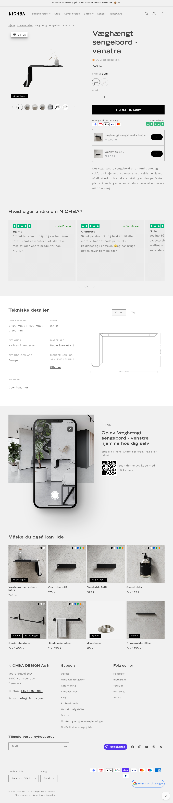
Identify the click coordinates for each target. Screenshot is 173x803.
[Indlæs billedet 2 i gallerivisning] (27, 107)
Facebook (119, 673)
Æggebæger (95, 643)
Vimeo (117, 697)
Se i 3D (21, 34)
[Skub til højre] (75, 107)
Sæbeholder (134, 587)
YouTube (118, 685)
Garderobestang (19, 643)
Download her (18, 387)
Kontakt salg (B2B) (72, 709)
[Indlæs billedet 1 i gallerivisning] (20, 107)
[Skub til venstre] (12, 107)
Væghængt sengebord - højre (125, 135)
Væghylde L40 (114, 151)
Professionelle (70, 703)
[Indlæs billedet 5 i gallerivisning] (50, 107)
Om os (65, 715)
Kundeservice (69, 691)
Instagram (119, 679)
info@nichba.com (31, 698)
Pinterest (119, 691)
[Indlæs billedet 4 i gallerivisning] (42, 107)
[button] (41, 13)
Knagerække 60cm (139, 643)
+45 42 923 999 (31, 691)
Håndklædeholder (59, 643)
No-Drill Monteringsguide (76, 727)
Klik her (55, 367)
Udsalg (65, 673)
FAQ (63, 697)
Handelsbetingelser (73, 679)
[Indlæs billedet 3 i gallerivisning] (35, 107)
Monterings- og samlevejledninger (82, 721)
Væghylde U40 (97, 587)
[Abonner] (65, 746)
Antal (95, 90)
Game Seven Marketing (43, 795)
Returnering (68, 685)
